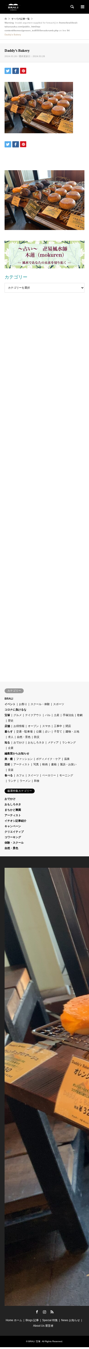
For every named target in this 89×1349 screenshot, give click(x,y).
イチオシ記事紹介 (15, 820)
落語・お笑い (68, 764)
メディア (53, 742)
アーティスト (21, 764)
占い (47, 731)
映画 (45, 764)
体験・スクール (14, 842)
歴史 (10, 720)
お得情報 (18, 726)
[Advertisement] (44, 319)
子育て (58, 731)
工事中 (58, 726)
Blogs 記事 (32, 1320)
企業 (10, 748)
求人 (10, 737)
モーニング (66, 775)
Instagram (44, 1311)
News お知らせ (70, 1320)
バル (47, 715)
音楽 (10, 769)
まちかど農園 (13, 809)
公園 (39, 731)
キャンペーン (13, 826)
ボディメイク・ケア (48, 759)
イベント (10, 704)
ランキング (69, 742)
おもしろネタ (36, 742)
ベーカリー (49, 775)
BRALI (9, 698)
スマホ (46, 726)
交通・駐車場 (24, 731)
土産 (56, 715)
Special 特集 (50, 1320)
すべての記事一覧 (20, 19)
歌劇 (80, 715)
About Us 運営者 (43, 1325)
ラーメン (25, 780)
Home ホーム (14, 1320)
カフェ (20, 775)
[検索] (72, 7)
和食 (36, 780)
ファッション (24, 759)
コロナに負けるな (15, 709)
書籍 (54, 764)
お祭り (23, 704)
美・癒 (9, 759)
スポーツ (58, 704)
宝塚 (7, 715)
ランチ (12, 780)
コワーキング (13, 837)
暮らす (9, 731)
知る (7, 742)
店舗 (7, 726)
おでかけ (18, 742)
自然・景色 (24, 737)
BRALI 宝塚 (34, 1341)
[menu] (82, 7)
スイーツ (33, 775)
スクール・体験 (40, 704)
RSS (52, 1311)
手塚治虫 (68, 715)
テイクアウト (33, 715)
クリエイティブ (14, 831)
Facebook (37, 1311)
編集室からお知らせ (17, 753)
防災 (36, 737)
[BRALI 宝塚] (13, 6)
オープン (33, 726)
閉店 (68, 726)
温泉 (67, 759)
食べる (9, 775)
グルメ (17, 715)
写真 (36, 764)
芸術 (7, 764)
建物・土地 (72, 731)
